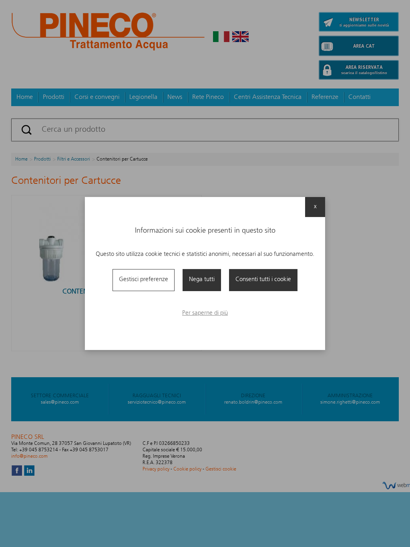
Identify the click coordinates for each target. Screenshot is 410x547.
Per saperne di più (205, 313)
